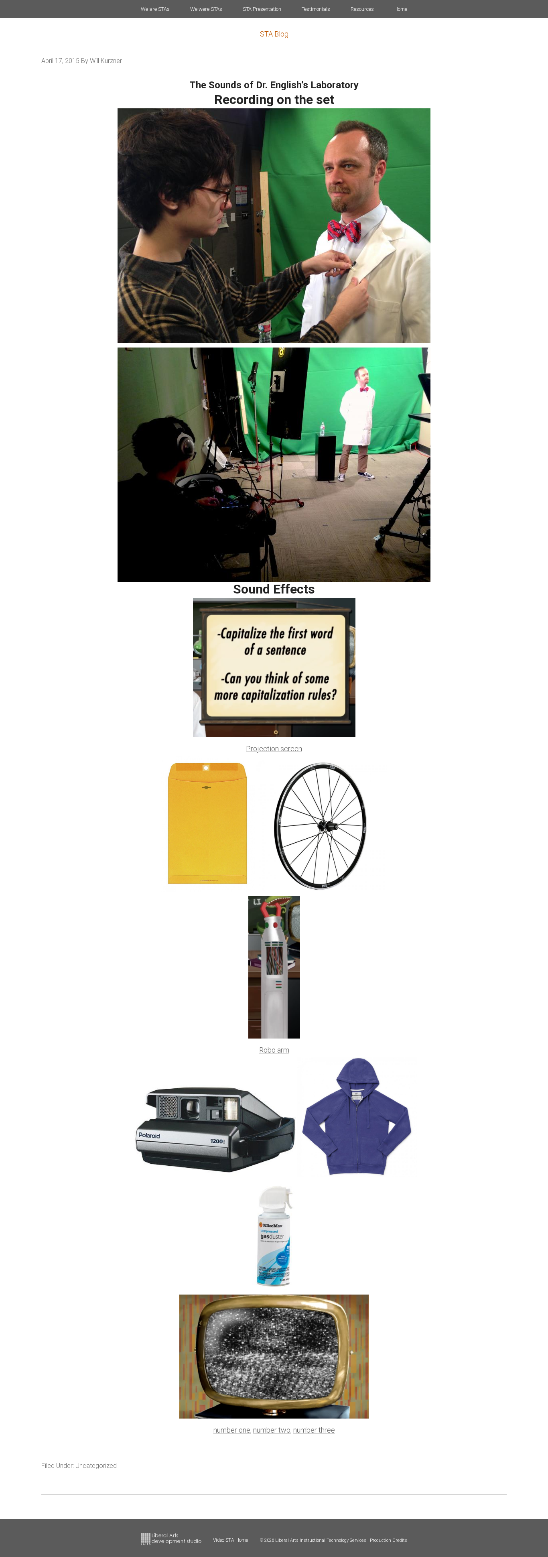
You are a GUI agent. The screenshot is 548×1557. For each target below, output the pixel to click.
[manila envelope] (208, 889)
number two (271, 1430)
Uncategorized (96, 1466)
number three (314, 1430)
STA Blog (274, 34)
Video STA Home (230, 1540)
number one (231, 1430)
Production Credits (388, 1540)
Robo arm (274, 1050)
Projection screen (274, 748)
